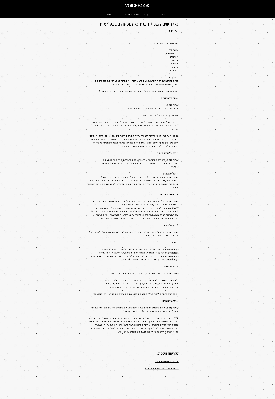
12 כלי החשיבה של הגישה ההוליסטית (162, 368)
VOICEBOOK (137, 6)
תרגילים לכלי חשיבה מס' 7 (167, 361)
